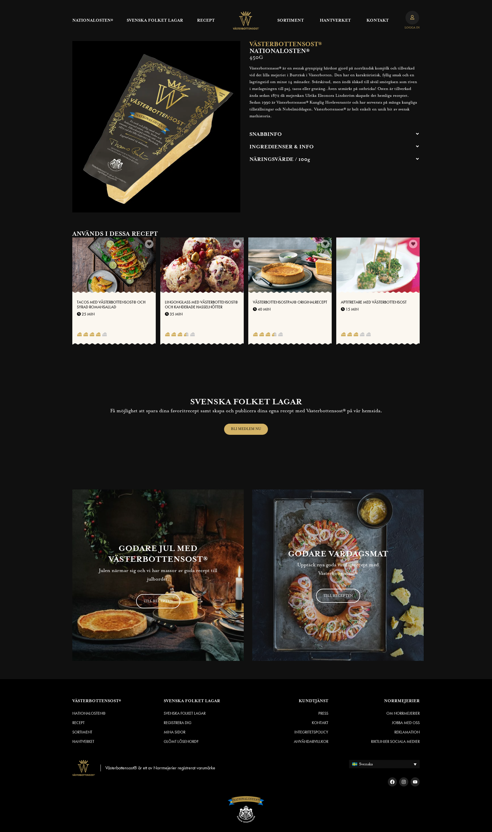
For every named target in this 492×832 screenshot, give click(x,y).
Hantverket (335, 20)
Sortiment (290, 20)
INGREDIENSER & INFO (281, 147)
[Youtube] (415, 781)
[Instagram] (403, 781)
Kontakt (377, 20)
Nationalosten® (92, 20)
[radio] (79, 334)
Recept (206, 20)
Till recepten (158, 601)
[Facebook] (392, 781)
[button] (334, 134)
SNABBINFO (265, 134)
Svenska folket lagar (155, 20)
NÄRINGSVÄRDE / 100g (279, 159)
